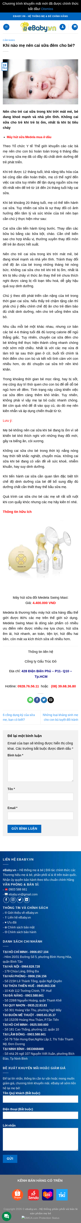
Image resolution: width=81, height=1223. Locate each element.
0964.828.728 (30, 966)
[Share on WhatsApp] (30, 700)
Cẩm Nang (9, 40)
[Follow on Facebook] (6, 900)
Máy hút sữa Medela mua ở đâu (29, 137)
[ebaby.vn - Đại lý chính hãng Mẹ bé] (38, 27)
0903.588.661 (34, 995)
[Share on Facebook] (37, 700)
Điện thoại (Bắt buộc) (18, 1109)
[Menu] (6, 27)
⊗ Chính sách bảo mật (19, 927)
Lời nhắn (9, 1125)
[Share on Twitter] (44, 700)
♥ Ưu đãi (11, 922)
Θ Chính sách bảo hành (20, 932)
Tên (11, 789)
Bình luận (15, 755)
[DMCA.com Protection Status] (40, 1217)
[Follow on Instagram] (13, 900)
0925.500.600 (39, 1024)
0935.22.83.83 (37, 1005)
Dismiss (47, 9)
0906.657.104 (39, 952)
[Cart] (75, 27)
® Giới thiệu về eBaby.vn (21, 912)
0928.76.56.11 (28, 686)
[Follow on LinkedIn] (27, 900)
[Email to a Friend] (51, 700)
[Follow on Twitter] (20, 900)
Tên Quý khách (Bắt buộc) (21, 1093)
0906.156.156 (37, 976)
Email (12, 808)
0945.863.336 (46, 985)
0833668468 (35, 1049)
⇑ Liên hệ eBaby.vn (18, 917)
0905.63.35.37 (46, 1015)
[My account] (63, 27)
